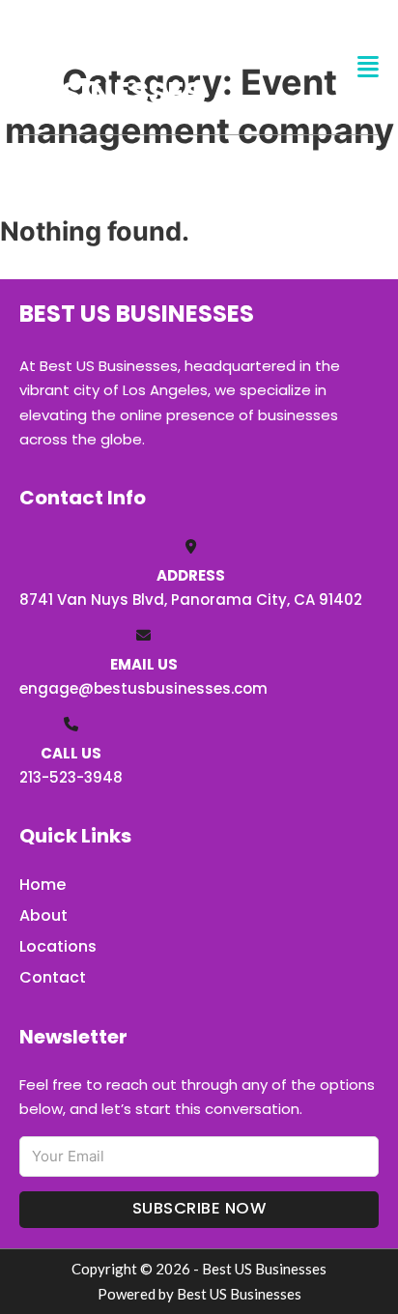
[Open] (368, 67)
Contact (52, 977)
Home (42, 884)
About (43, 915)
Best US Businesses (111, 66)
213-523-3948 (71, 777)
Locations (58, 946)
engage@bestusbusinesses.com (143, 688)
